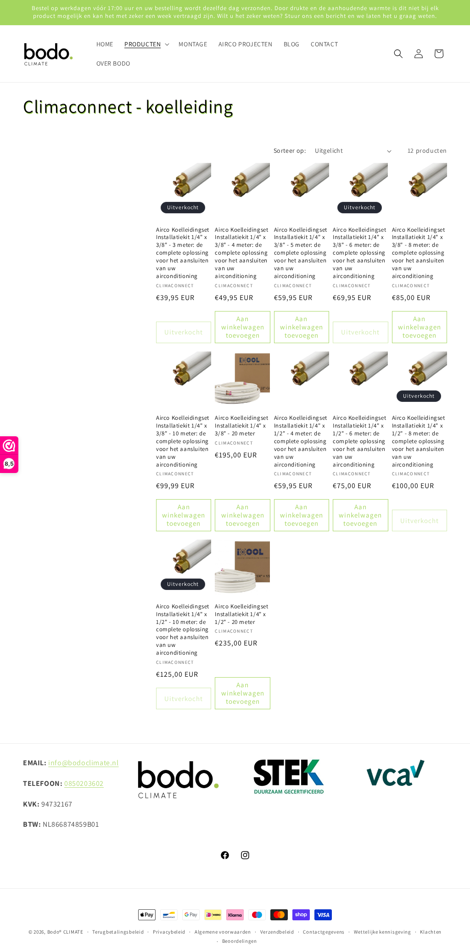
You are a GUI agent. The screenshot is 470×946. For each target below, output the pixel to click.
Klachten (431, 932)
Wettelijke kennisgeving (382, 932)
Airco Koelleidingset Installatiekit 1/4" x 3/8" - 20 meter (241, 425)
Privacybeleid (169, 932)
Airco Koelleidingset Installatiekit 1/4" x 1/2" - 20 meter (241, 614)
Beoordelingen (239, 941)
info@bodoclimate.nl (83, 763)
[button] (146, 44)
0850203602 (84, 783)
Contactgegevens (324, 932)
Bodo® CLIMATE (65, 932)
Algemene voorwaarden (223, 932)
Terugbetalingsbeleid (118, 932)
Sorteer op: (290, 150)
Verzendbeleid (277, 932)
